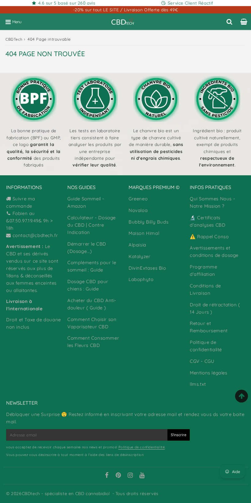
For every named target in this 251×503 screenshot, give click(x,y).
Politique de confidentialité (206, 345)
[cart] (244, 21)
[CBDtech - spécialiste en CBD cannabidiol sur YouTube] (142, 475)
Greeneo (138, 199)
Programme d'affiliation (203, 270)
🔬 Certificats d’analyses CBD (207, 221)
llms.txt (198, 384)
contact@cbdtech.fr (35, 235)
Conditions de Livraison (205, 289)
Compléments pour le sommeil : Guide (91, 266)
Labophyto (141, 279)
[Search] (229, 21)
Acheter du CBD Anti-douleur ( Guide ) (91, 304)
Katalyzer (139, 256)
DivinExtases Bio (147, 268)
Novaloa (138, 210)
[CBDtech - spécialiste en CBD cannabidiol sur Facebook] (107, 475)
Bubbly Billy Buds (148, 222)
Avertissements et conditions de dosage (214, 251)
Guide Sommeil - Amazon (85, 202)
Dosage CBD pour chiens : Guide (87, 285)
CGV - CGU (202, 361)
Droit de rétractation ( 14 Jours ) (215, 308)
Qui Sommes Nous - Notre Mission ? (212, 202)
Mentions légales (208, 373)
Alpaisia (137, 245)
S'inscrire (178, 434)
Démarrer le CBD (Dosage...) (86, 247)
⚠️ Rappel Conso (209, 236)
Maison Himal (144, 233)
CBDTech (14, 39)
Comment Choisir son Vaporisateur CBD (91, 323)
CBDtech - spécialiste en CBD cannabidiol (66, 493)
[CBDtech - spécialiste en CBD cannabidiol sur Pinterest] (118, 475)
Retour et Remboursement (209, 327)
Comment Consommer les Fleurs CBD (93, 341)
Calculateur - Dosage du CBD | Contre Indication (91, 225)
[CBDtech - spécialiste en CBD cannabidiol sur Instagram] (130, 475)
